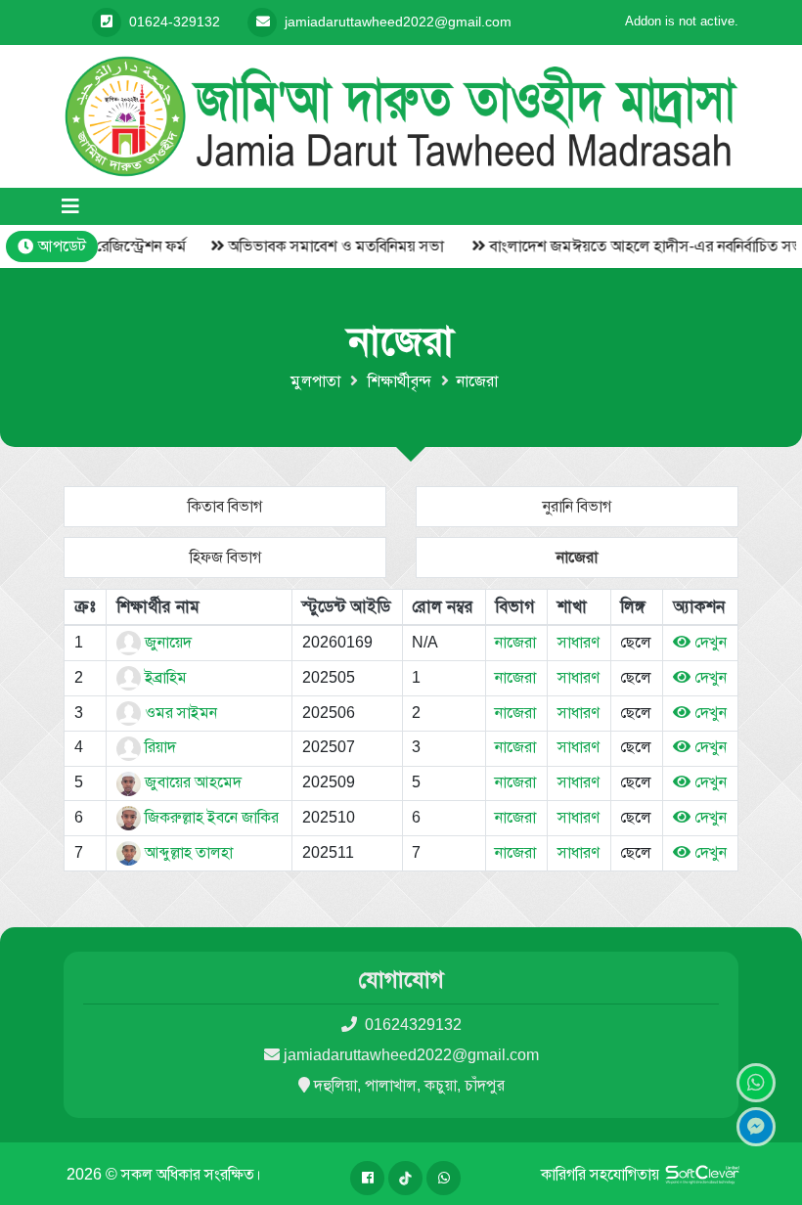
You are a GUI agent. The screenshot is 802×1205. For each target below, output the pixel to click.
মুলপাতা (315, 381)
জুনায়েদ (166, 642)
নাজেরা (577, 557)
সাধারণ (578, 642)
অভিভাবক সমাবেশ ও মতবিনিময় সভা (318, 246)
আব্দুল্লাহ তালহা (187, 852)
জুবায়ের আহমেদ (191, 782)
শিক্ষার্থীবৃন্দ (399, 381)
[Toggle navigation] (70, 206)
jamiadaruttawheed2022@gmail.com (411, 1055)
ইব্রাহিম (164, 677)
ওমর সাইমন (179, 712)
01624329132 (411, 1024)
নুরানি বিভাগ (577, 506)
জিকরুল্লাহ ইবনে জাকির (210, 817)
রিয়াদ (158, 746)
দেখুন (709, 642)
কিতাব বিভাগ (225, 506)
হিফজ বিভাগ (225, 557)
